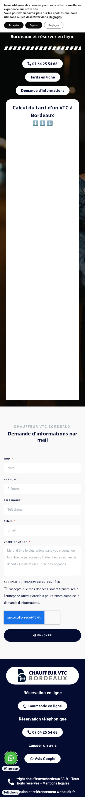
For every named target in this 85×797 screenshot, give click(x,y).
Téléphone (12, 500)
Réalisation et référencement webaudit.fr (42, 792)
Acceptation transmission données (32, 582)
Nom (7, 458)
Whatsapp (11, 768)
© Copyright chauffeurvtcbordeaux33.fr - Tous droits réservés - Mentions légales (42, 781)
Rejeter (34, 25)
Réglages (55, 17)
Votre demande (16, 542)
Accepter (13, 25)
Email (8, 521)
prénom (10, 479)
